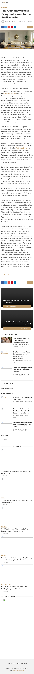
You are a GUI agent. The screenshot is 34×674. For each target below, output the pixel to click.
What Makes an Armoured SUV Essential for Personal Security (16, 472)
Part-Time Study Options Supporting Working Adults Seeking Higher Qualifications (16, 559)
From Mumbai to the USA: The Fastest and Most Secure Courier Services (22, 411)
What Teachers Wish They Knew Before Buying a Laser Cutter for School (14, 530)
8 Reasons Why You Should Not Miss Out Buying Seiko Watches (22, 425)
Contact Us (11, 663)
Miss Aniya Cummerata (22, 429)
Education (4, 526)
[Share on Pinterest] (12, 27)
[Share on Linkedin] (15, 27)
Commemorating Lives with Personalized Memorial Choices (23, 370)
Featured (4, 7)
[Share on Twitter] (5, 27)
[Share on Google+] (9, 27)
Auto (2, 469)
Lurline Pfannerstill (22, 344)
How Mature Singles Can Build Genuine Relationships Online (21, 340)
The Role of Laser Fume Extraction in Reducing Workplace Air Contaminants (21, 355)
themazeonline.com (18, 670)
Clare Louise (11, 21)
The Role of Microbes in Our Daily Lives (22, 398)
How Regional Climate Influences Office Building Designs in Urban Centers (14, 588)
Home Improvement (6, 584)
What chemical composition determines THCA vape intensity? (16, 501)
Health (3, 497)
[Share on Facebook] (2, 27)
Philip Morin (19, 360)
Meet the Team (22, 663)
